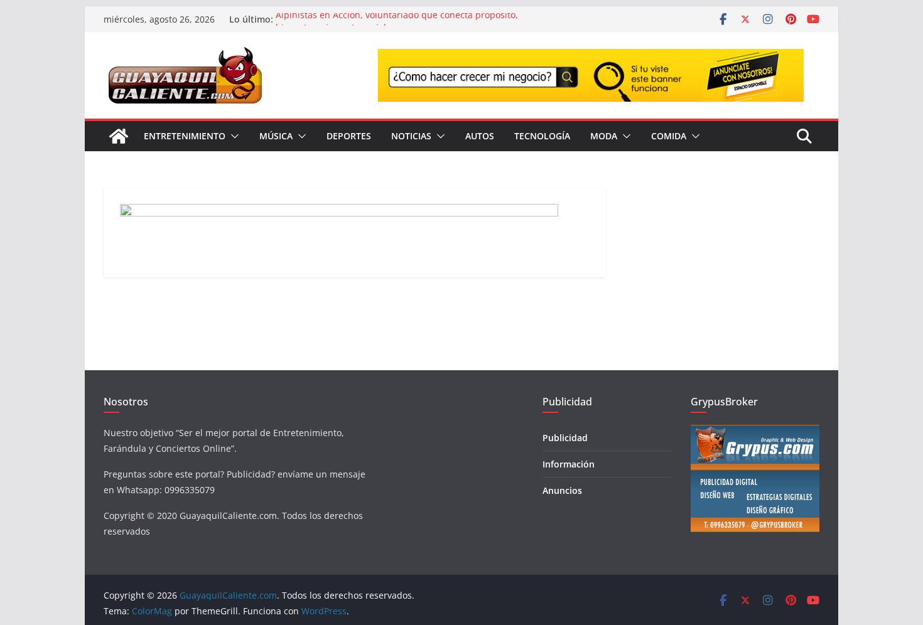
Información (568, 464)
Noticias (411, 136)
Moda (603, 136)
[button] (232, 136)
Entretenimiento (184, 136)
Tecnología (542, 136)
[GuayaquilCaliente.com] (119, 136)
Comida (668, 136)
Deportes (349, 136)
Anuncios (562, 490)
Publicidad (565, 438)
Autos (479, 136)
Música (276, 136)
